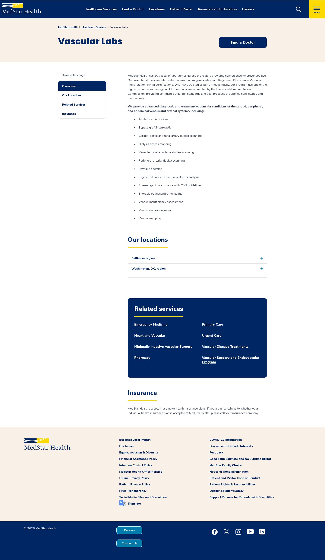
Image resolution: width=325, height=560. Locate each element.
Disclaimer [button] (126, 446)
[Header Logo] (19, 6)
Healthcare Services (94, 27)
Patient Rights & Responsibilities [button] (233, 484)
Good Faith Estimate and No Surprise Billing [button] (240, 459)
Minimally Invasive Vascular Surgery (163, 347)
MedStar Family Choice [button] (226, 465)
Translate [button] (134, 504)
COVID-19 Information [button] (226, 440)
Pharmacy (142, 358)
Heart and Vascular (149, 335)
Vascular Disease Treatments (225, 347)
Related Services (74, 105)
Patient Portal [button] (181, 9)
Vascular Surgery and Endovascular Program (230, 360)
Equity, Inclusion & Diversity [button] (138, 452)
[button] (298, 9)
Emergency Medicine (150, 324)
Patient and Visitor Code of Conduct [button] (235, 478)
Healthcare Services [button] (101, 9)
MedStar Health (67, 27)
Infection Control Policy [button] (135, 465)
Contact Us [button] (129, 543)
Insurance (69, 114)
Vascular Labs (119, 27)
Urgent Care (211, 335)
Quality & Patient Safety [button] (227, 491)
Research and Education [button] (217, 9)
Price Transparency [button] (133, 491)
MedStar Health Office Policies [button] (140, 472)
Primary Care (212, 324)
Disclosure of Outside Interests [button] (231, 446)
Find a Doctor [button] (133, 9)
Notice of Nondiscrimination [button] (229, 472)
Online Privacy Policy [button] (134, 478)
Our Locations (72, 95)
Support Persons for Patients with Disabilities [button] (242, 497)
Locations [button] (157, 9)
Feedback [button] (216, 452)
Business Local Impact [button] (134, 440)
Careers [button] (248, 9)
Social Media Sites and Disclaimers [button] (143, 497)
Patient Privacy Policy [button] (134, 484)
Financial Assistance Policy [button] (138, 459)
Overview (69, 86)
